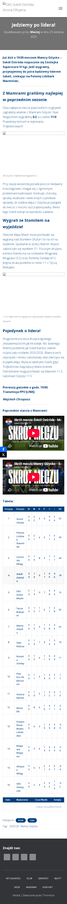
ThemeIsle (48, 895)
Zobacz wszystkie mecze (48, 807)
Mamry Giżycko (29, 826)
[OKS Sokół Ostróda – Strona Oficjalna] (25, 8)
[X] (3, 454)
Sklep (17, 887)
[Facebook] (3, 449)
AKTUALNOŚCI (13, 878)
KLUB (29, 878)
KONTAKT (48, 887)
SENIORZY (43, 878)
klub (20, 820)
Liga (32, 820)
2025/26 (14, 826)
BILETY (57, 878)
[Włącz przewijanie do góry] (59, 896)
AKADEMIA (31, 887)
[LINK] (30, 392)
